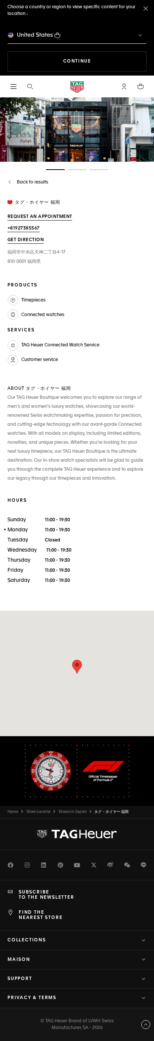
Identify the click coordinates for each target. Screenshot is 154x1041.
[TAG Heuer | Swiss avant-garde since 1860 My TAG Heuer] (77, 834)
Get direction (25, 240)
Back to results (32, 182)
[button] (124, 86)
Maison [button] (18, 959)
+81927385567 (23, 228)
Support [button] (19, 979)
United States (35, 35)
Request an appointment (39, 217)
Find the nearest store (40, 915)
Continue (105, 61)
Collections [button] (26, 940)
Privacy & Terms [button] (31, 998)
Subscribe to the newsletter (46, 895)
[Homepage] (77, 86)
